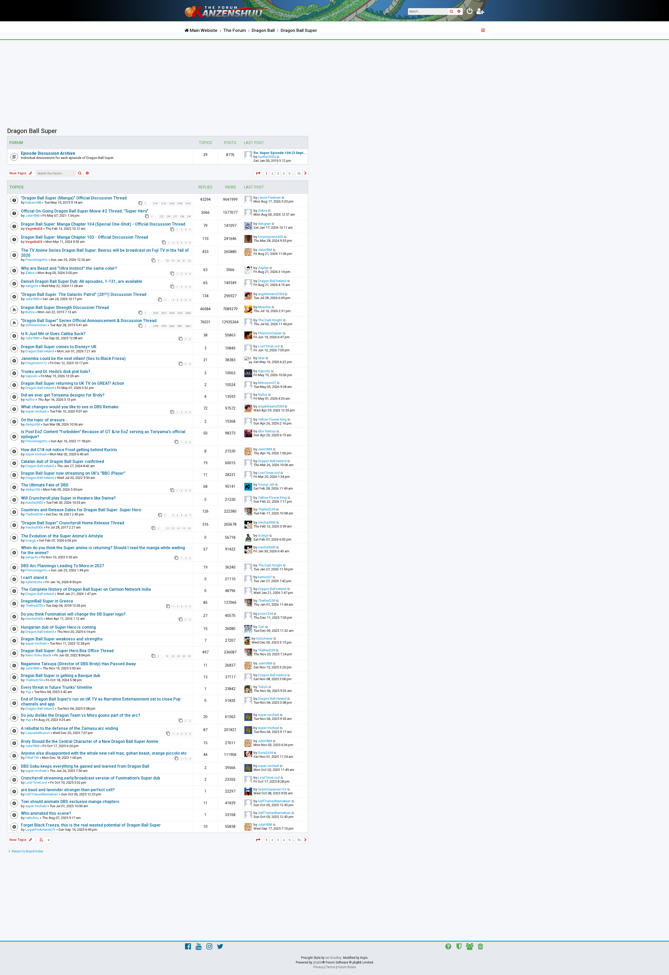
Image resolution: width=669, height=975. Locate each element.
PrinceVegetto (36, 260)
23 (178, 656)
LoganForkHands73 (40, 829)
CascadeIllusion (37, 733)
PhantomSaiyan (270, 333)
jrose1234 (265, 614)
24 (183, 656)
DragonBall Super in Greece (47, 601)
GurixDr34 (265, 753)
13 (172, 528)
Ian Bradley (333, 958)
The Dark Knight (270, 320)
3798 (155, 326)
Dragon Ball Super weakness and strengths (62, 638)
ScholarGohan (36, 325)
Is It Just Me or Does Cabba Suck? (53, 333)
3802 (188, 326)
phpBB (317, 962)
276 (168, 216)
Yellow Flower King (272, 419)
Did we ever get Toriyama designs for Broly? (63, 395)
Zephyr (263, 268)
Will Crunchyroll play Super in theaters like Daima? (68, 498)
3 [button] (278, 173)
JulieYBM (32, 215)
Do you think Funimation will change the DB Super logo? (73, 614)
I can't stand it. (34, 577)
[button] (258, 173)
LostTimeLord (269, 346)
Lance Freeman (269, 197)
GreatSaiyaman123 (272, 789)
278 (182, 216)
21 (183, 261)
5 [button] (289, 173)
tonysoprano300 (270, 237)
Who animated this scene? (46, 813)
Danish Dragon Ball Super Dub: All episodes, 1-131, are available (81, 281)
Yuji (28, 692)
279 (189, 216)
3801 (179, 326)
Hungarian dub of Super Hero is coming (58, 627)
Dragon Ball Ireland (272, 281)
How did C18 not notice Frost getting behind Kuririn (69, 449)
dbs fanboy (266, 431)
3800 (171, 326)
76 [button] (299, 173)
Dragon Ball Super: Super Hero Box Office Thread (67, 650)
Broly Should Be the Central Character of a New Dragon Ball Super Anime (89, 741)
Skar (261, 358)
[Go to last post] (283, 197)
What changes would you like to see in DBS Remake (69, 406)
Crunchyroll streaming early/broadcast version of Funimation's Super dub (90, 778)
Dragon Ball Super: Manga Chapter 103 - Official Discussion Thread (84, 237)
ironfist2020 (267, 157)
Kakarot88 (33, 202)
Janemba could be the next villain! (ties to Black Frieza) (73, 358)
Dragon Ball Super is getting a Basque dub (60, 675)
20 (178, 261)
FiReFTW (32, 758)
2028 (171, 313)
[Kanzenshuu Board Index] (227, 11)
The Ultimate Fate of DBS (44, 485)
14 (178, 528)
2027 (163, 313)
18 (167, 261)
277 (175, 216)
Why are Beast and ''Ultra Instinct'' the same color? (69, 268)
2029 (179, 313)
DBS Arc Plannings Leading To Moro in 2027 (62, 565)
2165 (188, 203)
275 (161, 216)
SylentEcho (33, 582)
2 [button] (272, 173)
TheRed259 (34, 514)
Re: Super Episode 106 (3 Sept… (279, 153)
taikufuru (32, 818)
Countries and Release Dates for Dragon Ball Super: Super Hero (81, 509)
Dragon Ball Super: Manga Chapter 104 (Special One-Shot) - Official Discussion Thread (103, 224)
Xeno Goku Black (38, 655)
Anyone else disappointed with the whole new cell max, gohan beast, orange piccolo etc (104, 753)
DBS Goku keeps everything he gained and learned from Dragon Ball (85, 766)
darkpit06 (32, 424)
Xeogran (264, 224)
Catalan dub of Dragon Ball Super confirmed (62, 461)
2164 (179, 203)
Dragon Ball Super (32, 131)
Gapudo (31, 376)
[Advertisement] (334, 79)
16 (189, 528)
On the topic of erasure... (44, 419)
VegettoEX (33, 229)
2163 (171, 203)
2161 (155, 203)
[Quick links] (483, 31)
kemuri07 (265, 577)
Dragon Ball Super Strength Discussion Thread (65, 307)
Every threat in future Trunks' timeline (56, 687)
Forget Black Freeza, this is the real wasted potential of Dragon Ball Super (91, 825)
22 (189, 261)
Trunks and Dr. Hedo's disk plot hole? (55, 371)
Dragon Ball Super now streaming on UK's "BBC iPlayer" (73, 473)
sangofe (31, 286)
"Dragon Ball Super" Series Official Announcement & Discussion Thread (89, 320)
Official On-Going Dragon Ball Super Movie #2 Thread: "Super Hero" (84, 211)
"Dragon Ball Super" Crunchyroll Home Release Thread (72, 522)
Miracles (264, 307)
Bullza (29, 312)
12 (167, 528)
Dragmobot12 (36, 363)
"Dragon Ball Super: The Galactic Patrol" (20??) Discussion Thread (83, 294)
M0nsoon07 (267, 383)
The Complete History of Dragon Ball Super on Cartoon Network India (86, 589)
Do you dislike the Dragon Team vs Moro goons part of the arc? (80, 715)
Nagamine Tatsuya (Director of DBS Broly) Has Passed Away (78, 663)
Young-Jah (266, 484)
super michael (36, 411)
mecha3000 (34, 502)
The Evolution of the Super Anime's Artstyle (62, 536)
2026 (155, 313)
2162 (163, 203)
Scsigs (30, 540)
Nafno (30, 400)
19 (172, 261)
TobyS (263, 687)
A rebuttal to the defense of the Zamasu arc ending (69, 728)
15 (183, 528)
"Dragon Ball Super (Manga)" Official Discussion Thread (74, 198)
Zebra (262, 211)
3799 (163, 326)
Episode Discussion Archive (48, 153)
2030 (188, 313)
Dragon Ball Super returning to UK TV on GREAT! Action (72, 383)
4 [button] (284, 173)
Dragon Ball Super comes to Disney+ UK (58, 346)
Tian (261, 627)
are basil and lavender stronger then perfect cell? (68, 789)
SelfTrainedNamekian (41, 794)
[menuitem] (469, 12)
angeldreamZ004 (271, 294)
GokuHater (264, 638)
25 (189, 656)
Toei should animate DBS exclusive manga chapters (70, 801)
